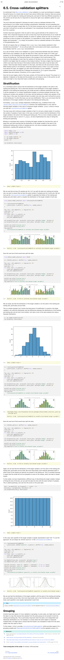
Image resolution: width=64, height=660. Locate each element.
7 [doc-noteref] (51, 68)
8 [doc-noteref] (40, 71)
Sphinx (9, 658)
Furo (21, 658)
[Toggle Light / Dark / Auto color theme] (61, 2)
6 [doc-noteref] (18, 46)
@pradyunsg (16, 658)
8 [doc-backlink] (4, 642)
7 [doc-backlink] (4, 639)
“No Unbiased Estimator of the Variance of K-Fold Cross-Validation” (30, 633)
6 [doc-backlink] (4, 637)
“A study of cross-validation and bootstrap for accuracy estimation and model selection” (28, 642)
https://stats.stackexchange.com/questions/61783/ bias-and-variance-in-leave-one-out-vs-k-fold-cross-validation (30, 639)
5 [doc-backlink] (4, 633)
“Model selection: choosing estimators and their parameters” (19, 637)
